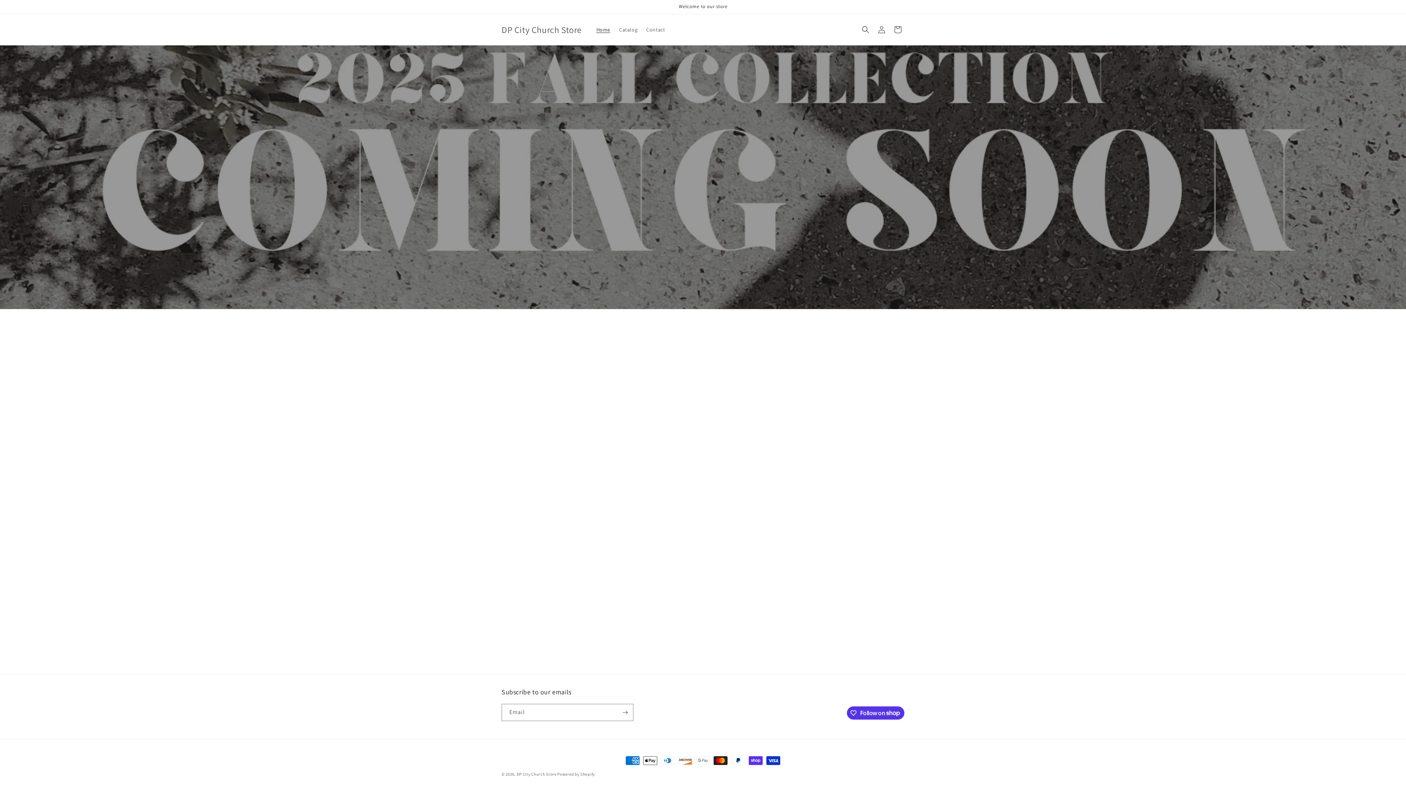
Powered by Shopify (576, 774)
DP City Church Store (537, 774)
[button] (866, 30)
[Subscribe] (625, 712)
